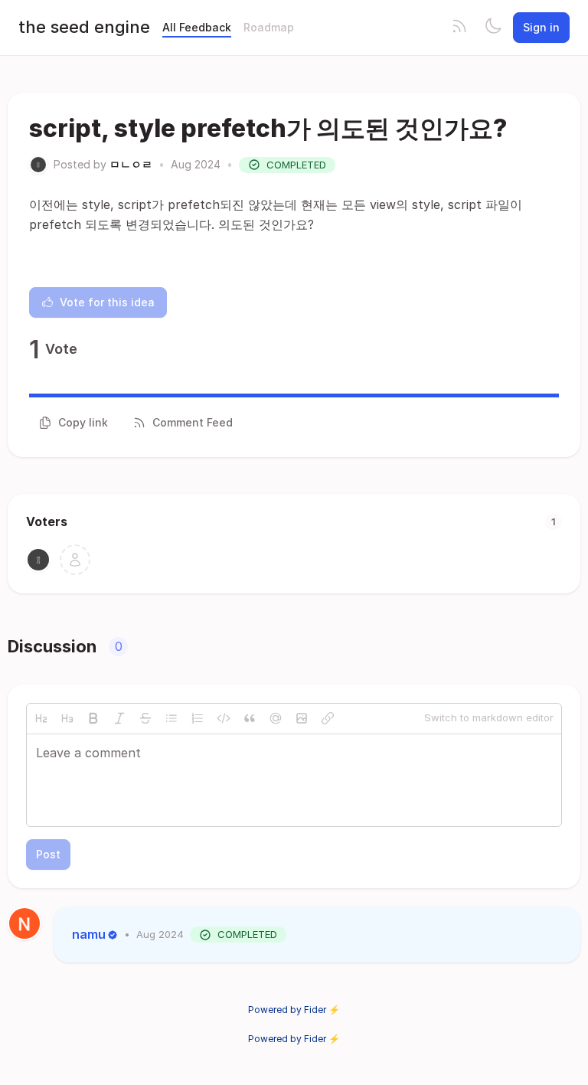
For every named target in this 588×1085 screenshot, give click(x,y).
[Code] (223, 718)
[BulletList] (171, 718)
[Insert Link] (327, 718)
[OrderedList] (197, 718)
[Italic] (119, 718)
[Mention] (275, 718)
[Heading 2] (41, 718)
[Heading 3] (67, 718)
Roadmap (268, 27)
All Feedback (196, 27)
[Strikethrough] (145, 718)
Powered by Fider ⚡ (294, 1009)
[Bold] (93, 718)
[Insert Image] (301, 718)
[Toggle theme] (493, 27)
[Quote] (249, 718)
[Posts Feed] (459, 27)
